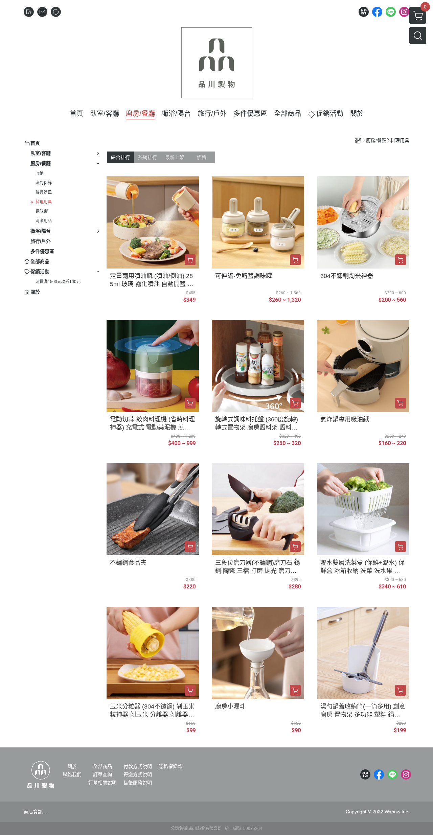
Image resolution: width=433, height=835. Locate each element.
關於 (72, 766)
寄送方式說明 (137, 774)
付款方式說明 (137, 766)
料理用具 (44, 202)
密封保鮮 (44, 183)
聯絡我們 (72, 774)
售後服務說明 (137, 782)
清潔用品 (44, 220)
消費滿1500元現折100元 (58, 281)
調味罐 (42, 211)
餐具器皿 (44, 192)
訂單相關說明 (102, 782)
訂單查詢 (102, 774)
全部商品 (102, 766)
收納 (40, 173)
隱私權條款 (170, 766)
